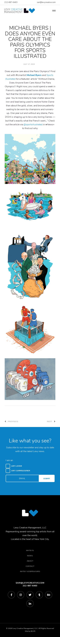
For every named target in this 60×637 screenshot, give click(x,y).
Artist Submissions (30, 571)
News (30, 556)
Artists (30, 550)
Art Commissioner (20, 471)
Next (50, 421)
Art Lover (16, 466)
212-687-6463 (10, 2)
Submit (46, 478)
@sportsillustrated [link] (33, 124)
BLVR (33, 631)
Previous (12, 421)
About (30, 561)
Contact (30, 566)
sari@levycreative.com (46, 2)
